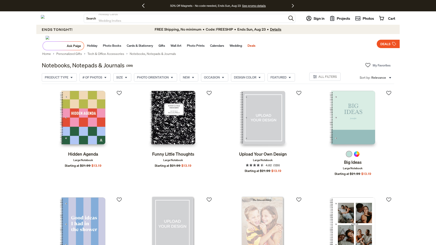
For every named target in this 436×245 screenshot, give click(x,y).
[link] (83, 119)
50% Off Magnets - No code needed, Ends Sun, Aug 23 (205, 6)
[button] (291, 18)
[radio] (349, 154)
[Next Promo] (293, 5)
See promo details (254, 6)
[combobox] (185, 18)
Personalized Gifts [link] (69, 53)
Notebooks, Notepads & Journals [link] (153, 53)
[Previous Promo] (145, 6)
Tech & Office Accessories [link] (105, 53)
